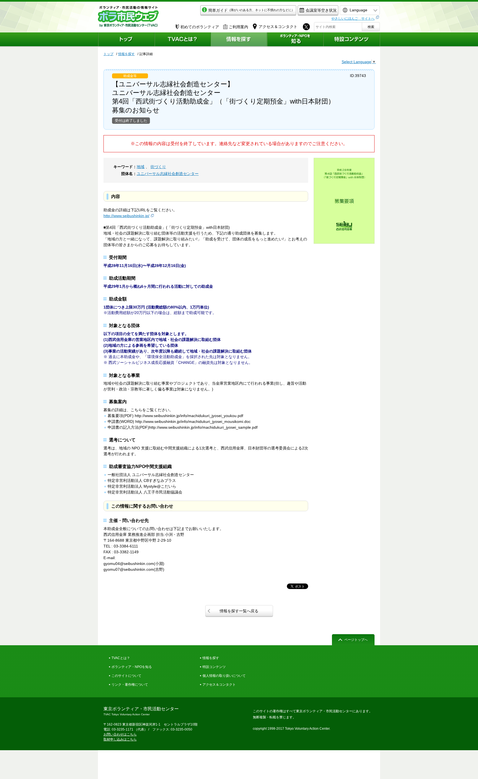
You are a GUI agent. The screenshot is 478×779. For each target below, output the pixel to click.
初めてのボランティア (199, 27)
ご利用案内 (238, 27)
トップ (108, 54)
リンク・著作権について (129, 685)
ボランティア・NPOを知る (131, 667)
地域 (140, 166)
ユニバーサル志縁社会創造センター (168, 173)
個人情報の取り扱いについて (224, 676)
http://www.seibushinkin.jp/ (126, 216)
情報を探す (126, 54)
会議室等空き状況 (321, 10)
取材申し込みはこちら (120, 739)
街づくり (158, 166)
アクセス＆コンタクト (219, 685)
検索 (371, 27)
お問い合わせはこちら (120, 734)
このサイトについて (126, 676)
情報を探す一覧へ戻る (239, 611)
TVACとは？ (120, 658)
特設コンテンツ (214, 667)
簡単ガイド (251, 10)
